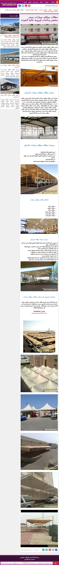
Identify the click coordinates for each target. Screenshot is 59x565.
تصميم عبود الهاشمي (29, 559)
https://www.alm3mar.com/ (39, 313)
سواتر (46, 2)
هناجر (41, 2)
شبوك (29, 2)
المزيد (25, 2)
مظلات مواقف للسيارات (31, 9)
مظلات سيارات (43, 9)
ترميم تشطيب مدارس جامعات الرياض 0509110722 (21, 563)
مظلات (53, 2)
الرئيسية (56, 9)
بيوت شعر (35, 2)
